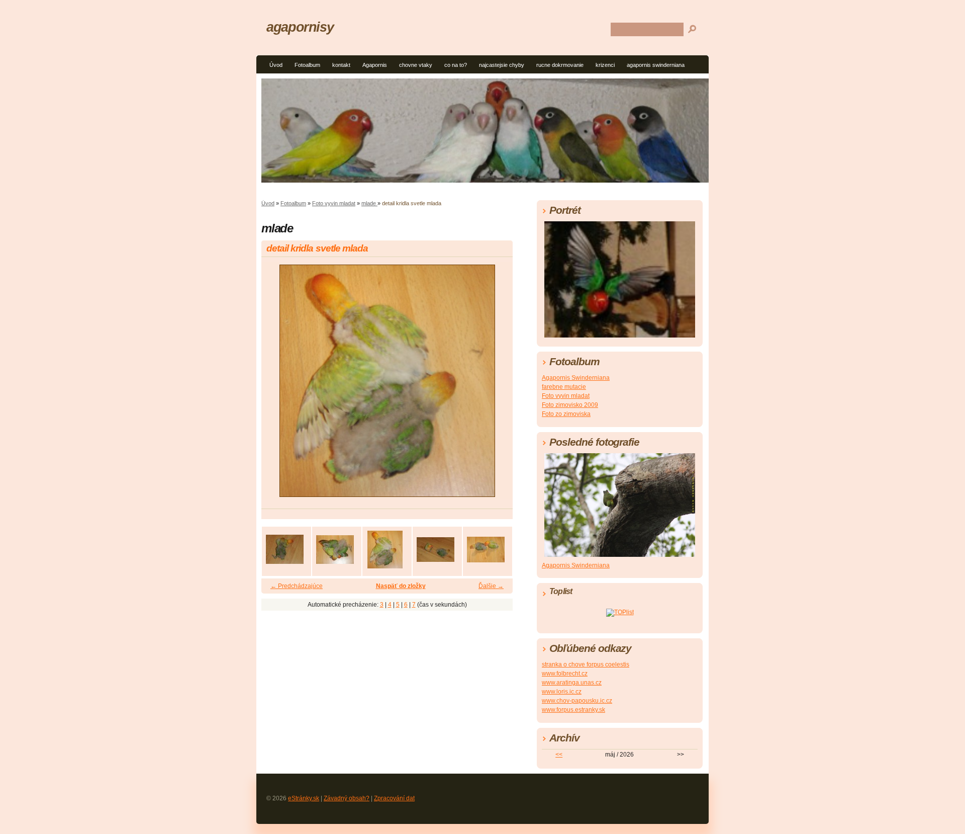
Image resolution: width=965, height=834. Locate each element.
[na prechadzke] (435, 549)
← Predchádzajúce (296, 586)
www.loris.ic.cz (562, 691)
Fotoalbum (307, 65)
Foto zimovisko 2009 (570, 404)
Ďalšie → (491, 586)
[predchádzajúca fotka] (277, 385)
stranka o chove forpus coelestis (585, 664)
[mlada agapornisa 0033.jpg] (284, 549)
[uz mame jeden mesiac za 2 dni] (485, 549)
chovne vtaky (415, 65)
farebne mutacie (564, 386)
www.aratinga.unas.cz (572, 682)
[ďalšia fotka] (496, 385)
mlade (369, 203)
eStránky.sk (303, 798)
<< (558, 754)
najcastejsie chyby (501, 65)
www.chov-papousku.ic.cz (577, 700)
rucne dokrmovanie (560, 65)
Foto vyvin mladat (333, 203)
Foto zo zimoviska (566, 414)
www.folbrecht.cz (565, 673)
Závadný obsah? (346, 798)
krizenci (605, 65)
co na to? (455, 65)
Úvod (275, 65)
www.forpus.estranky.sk (573, 709)
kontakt (341, 65)
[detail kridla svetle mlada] (385, 549)
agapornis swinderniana (656, 65)
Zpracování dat (394, 798)
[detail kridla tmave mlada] (334, 549)
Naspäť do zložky (401, 586)
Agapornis (374, 65)
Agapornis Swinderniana (576, 377)
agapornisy (299, 27)
